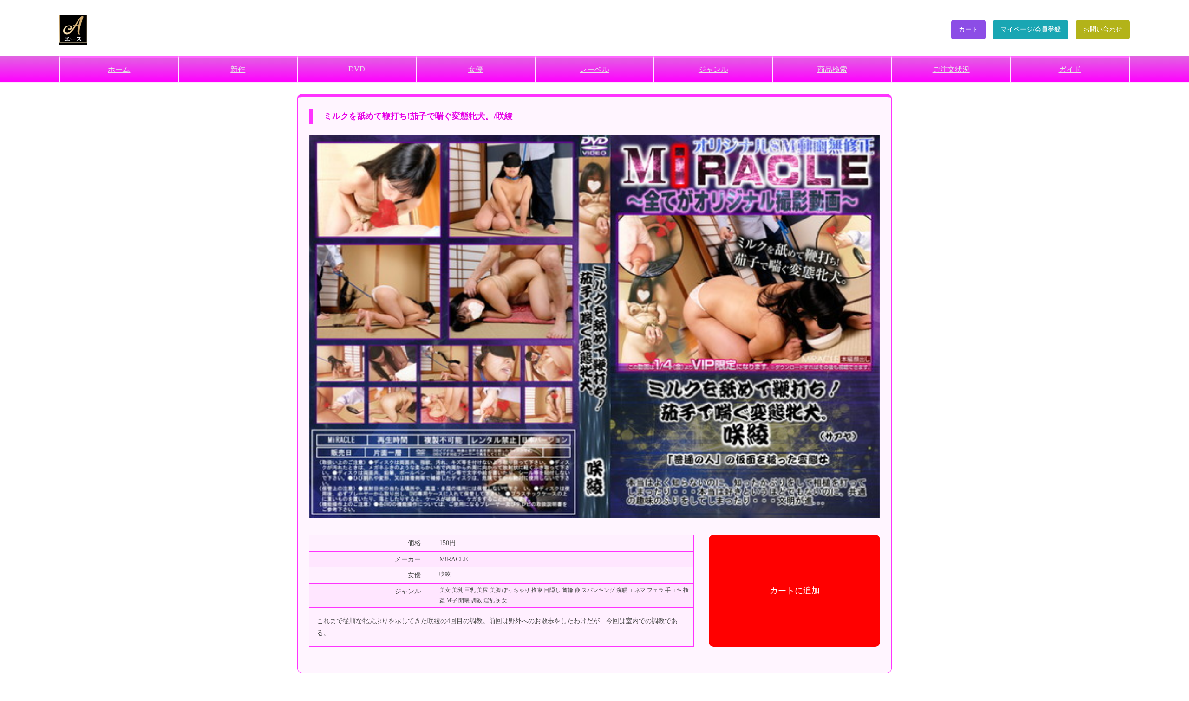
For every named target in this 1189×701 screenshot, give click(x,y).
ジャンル (713, 69)
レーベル (594, 69)
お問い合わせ (1102, 29)
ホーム (119, 69)
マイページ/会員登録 (1030, 29)
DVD (356, 69)
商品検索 (832, 69)
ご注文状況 (951, 69)
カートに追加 (795, 590)
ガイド (1070, 69)
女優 (475, 69)
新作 (237, 69)
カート (968, 29)
